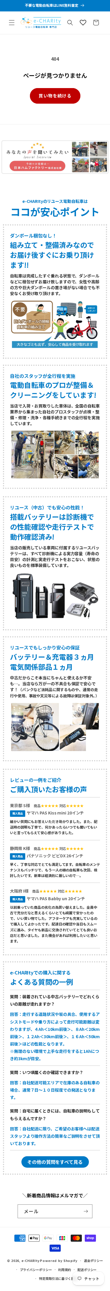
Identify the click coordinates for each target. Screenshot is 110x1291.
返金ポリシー (93, 1260)
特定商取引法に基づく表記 (58, 1278)
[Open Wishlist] (83, 22)
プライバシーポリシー (36, 1269)
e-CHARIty (30, 1260)
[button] (11, 22)
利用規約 (64, 1269)
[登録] (85, 1211)
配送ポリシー (87, 1269)
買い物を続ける (55, 95)
